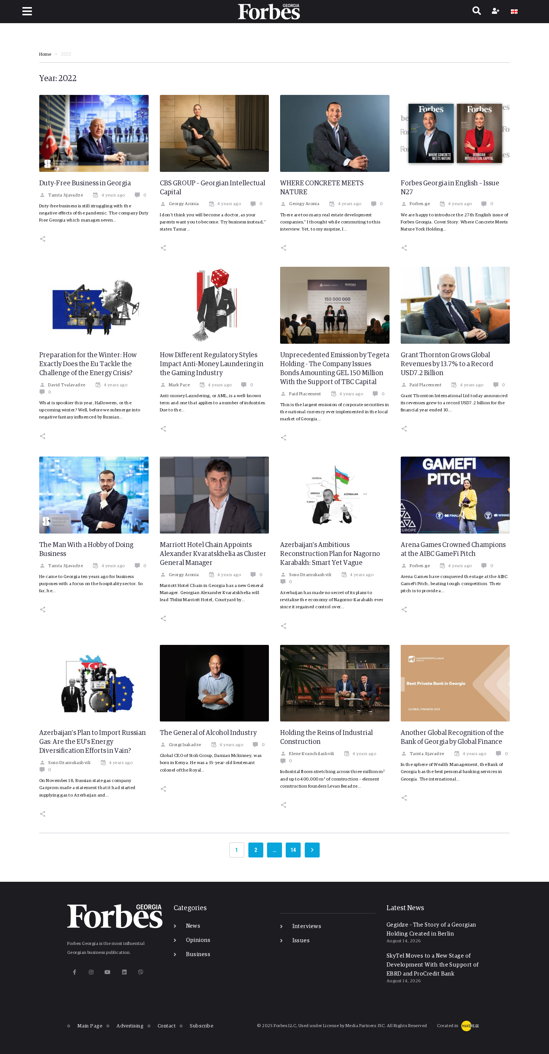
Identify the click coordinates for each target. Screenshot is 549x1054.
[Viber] (141, 972)
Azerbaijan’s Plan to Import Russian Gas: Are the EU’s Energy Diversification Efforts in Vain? (92, 742)
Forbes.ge (420, 204)
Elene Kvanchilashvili (311, 754)
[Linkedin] (124, 972)
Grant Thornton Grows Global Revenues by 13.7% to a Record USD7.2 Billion (447, 364)
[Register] (496, 11)
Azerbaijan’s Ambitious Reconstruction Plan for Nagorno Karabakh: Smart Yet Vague (330, 554)
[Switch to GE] (514, 11)
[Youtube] (107, 972)
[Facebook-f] (74, 972)
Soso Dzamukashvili (310, 575)
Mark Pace (179, 385)
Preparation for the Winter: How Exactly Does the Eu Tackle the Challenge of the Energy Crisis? (88, 364)
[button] (27, 11)
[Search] (476, 11)
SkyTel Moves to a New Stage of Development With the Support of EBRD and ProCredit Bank (433, 965)
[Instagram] (91, 972)
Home (45, 54)
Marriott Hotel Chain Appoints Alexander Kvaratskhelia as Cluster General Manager (213, 554)
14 (293, 850)
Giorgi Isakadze (185, 745)
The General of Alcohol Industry (208, 733)
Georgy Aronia (184, 204)
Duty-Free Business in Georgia (85, 183)
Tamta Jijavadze (65, 195)
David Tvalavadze (66, 385)
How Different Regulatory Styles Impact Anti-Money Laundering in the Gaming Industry (211, 364)
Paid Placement (305, 394)
